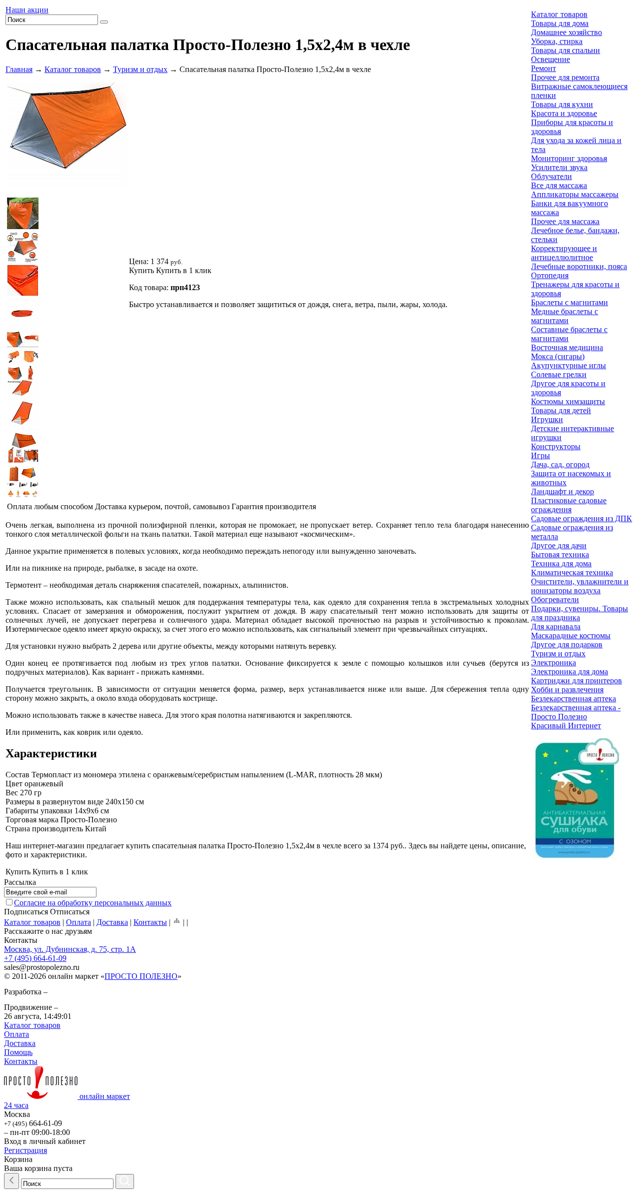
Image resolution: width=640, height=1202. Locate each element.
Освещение (550, 59)
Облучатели (551, 176)
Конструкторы (555, 446)
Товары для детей (561, 410)
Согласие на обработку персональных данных (93, 902)
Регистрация (25, 1150)
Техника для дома (561, 563)
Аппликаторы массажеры (574, 194)
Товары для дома (559, 23)
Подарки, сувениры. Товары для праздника (579, 613)
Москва (17, 1114)
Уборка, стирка (556, 41)
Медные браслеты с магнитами (564, 316)
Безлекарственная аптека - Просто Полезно (575, 712)
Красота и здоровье (564, 113)
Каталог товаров (72, 69)
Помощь (18, 1052)
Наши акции (27, 10)
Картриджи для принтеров (576, 680)
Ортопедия (549, 275)
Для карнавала (555, 626)
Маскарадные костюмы (570, 635)
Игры (540, 455)
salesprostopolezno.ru (42, 967)
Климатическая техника (572, 572)
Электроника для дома (569, 671)
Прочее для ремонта (565, 77)
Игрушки (547, 419)
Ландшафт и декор (562, 491)
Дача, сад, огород (560, 464)
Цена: (138, 261)
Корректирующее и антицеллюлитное (564, 253)
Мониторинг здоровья (569, 158)
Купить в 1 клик (184, 270)
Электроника (553, 662)
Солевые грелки (558, 374)
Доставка (112, 922)
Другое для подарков (566, 644)
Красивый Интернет (566, 725)
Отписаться (70, 911)
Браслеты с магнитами (569, 302)
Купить (141, 270)
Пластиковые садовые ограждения (568, 505)
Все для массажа (559, 185)
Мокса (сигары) (557, 356)
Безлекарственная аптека (573, 698)
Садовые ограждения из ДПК (581, 518)
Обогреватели (555, 599)
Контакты (150, 922)
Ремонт (543, 68)
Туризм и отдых (140, 69)
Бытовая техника (560, 554)
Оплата (78, 922)
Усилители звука (559, 167)
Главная (19, 69)
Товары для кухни (562, 104)
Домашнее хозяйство (566, 32)
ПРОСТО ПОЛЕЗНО (141, 976)
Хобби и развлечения (567, 689)
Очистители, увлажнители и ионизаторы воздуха (579, 586)
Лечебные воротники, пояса (579, 266)
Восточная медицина (567, 347)
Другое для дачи (558, 545)
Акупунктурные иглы (568, 365)
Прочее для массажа (565, 221)
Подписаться (26, 911)
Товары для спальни (565, 50)
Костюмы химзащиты (568, 401)
